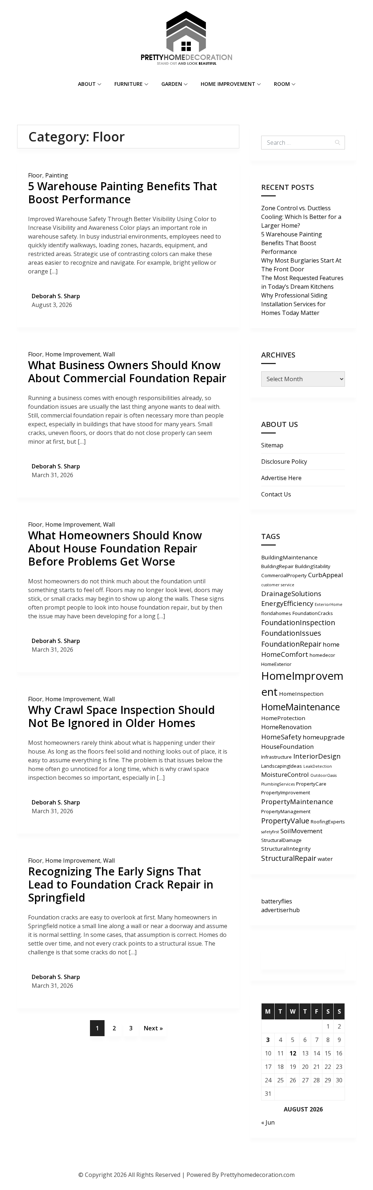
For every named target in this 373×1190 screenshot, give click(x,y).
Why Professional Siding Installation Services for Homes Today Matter (294, 304)
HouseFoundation (287, 746)
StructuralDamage (281, 840)
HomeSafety (281, 736)
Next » (153, 1028)
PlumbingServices (278, 784)
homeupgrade (324, 737)
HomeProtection (283, 718)
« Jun (268, 1122)
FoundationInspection (298, 622)
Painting (56, 175)
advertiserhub (280, 910)
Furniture (128, 83)
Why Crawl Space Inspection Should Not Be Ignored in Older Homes (121, 716)
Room (282, 83)
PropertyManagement (285, 811)
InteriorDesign (317, 755)
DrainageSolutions (291, 593)
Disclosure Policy (284, 462)
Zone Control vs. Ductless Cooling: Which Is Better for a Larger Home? (301, 216)
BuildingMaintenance (289, 557)
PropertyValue (285, 821)
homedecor (322, 655)
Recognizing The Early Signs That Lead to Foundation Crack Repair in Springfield (120, 884)
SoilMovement (301, 831)
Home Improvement (228, 83)
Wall (109, 354)
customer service (277, 584)
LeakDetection (317, 766)
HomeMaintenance (300, 706)
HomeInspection (301, 693)
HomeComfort (284, 654)
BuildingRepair (277, 566)
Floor (35, 175)
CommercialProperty (284, 575)
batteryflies (276, 901)
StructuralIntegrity (286, 848)
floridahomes (276, 613)
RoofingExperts (328, 821)
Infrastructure (276, 757)
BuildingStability (312, 566)
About (87, 83)
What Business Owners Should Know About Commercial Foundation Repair (127, 372)
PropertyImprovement (285, 792)
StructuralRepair (288, 858)
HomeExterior (276, 664)
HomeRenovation (286, 727)
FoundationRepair (291, 644)
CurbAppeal (325, 575)
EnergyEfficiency (287, 603)
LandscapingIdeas (281, 766)
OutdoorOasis (323, 775)
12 (293, 1053)
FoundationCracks (312, 613)
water (325, 858)
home (331, 644)
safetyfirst (270, 831)
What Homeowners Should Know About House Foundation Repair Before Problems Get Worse (115, 548)
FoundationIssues (291, 633)
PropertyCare (311, 783)
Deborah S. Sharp (56, 296)
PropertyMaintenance (297, 801)
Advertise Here (281, 478)
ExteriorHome (328, 604)
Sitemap (272, 445)
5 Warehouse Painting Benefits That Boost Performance (122, 193)
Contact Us (276, 494)
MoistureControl (285, 774)
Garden (171, 83)
